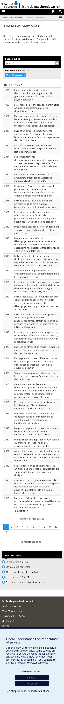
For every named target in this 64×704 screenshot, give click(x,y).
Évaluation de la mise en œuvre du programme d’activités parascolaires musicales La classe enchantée (33, 177)
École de (40, 6)
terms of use (42, 691)
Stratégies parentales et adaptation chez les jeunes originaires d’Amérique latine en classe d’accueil (36, 376)
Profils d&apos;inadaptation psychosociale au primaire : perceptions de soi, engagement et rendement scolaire (36, 443)
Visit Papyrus (14, 75)
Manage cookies (32, 671)
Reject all (32, 677)
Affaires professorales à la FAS (22, 572)
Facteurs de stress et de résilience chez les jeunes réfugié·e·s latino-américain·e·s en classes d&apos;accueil (36, 350)
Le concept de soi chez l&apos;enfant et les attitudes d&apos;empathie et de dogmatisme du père (36, 108)
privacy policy (22, 691)
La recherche (17, 17)
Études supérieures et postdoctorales (25, 582)
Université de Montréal (9, 4)
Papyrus (41, 39)
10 (57, 526)
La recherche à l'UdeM (17, 576)
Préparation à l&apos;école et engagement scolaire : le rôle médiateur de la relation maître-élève (36, 230)
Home (5, 17)
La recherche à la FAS (17, 561)
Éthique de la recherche (18, 566)
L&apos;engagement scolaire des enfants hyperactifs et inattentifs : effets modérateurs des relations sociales (36, 431)
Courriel (6, 625)
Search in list (12, 58)
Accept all (32, 683)
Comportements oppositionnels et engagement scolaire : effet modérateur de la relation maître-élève (36, 273)
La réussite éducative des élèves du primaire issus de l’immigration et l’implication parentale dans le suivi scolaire (36, 203)
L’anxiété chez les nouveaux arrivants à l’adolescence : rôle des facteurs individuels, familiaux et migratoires (34, 405)
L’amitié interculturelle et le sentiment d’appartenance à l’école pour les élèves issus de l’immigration (35, 148)
